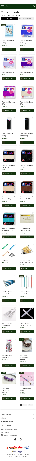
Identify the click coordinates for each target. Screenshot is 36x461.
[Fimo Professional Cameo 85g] (9, 187)
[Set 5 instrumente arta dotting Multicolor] (27, 282)
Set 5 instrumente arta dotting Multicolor (26, 293)
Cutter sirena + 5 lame (26, 389)
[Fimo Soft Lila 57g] (9, 62)
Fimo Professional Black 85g (26, 166)
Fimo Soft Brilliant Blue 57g (26, 42)
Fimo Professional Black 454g (26, 135)
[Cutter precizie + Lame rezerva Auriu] (27, 219)
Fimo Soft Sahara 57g (26, 103)
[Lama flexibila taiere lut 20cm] (27, 314)
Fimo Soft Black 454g (7, 135)
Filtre (10, 18)
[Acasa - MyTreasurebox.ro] (7, 6)
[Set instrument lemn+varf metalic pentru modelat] (27, 250)
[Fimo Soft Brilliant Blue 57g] (27, 31)
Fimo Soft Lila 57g (8, 72)
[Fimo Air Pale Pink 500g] (9, 31)
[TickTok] (15, 439)
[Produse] (2, 6)
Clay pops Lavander (5, 389)
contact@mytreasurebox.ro (10, 435)
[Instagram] (20, 439)
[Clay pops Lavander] (9, 379)
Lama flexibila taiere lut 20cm (25, 324)
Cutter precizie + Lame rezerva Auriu (26, 230)
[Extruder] (9, 250)
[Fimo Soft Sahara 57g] (27, 92)
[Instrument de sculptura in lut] (9, 314)
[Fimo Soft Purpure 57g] (9, 92)
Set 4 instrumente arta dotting (8, 293)
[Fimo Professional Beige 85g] (9, 155)
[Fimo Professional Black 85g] (27, 155)
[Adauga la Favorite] (14, 25)
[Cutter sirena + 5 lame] (27, 379)
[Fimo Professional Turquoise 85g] (9, 219)
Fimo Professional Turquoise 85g (8, 230)
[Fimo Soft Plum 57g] (27, 62)
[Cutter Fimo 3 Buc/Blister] (9, 345)
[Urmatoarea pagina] (32, 405)
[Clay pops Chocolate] (27, 345)
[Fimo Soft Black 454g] (9, 124)
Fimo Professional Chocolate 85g (26, 198)
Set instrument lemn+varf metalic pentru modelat (26, 261)
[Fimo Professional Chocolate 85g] (27, 187)
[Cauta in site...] (30, 6)
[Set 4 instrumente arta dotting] (9, 282)
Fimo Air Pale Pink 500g (8, 42)
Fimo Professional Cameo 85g (8, 198)
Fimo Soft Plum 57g (27, 72)
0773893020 (6, 432)
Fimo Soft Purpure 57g (8, 103)
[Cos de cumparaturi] (34, 6)
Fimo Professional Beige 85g (8, 166)
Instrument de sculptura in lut (7, 324)
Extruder (5, 260)
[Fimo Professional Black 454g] (27, 124)
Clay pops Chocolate (24, 356)
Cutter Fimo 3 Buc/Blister (7, 356)
